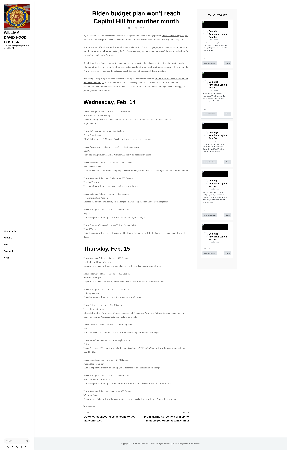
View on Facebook (209, 63)
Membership (10, 231)
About (7, 238)
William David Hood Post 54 (15, 37)
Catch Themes (194, 444)
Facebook (8, 251)
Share (228, 63)
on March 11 (103, 51)
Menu (6, 244)
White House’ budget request (175, 35)
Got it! (190, 4)
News (6, 258)
